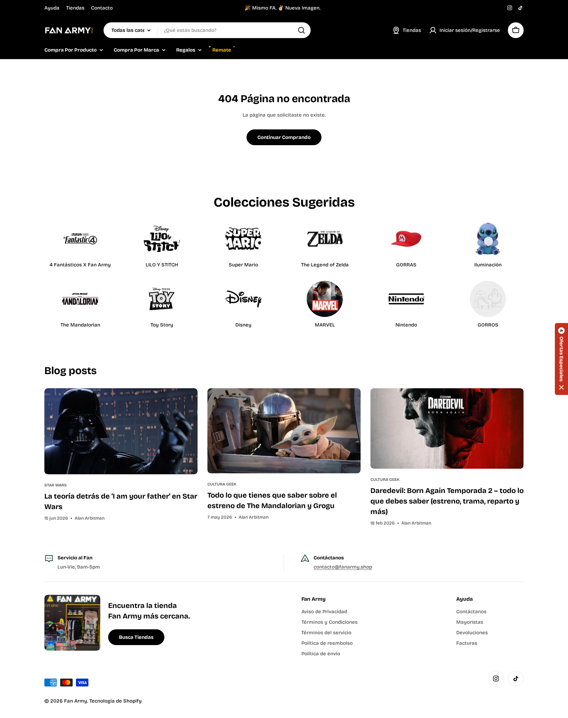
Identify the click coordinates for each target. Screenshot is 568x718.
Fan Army (75, 701)
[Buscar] (301, 30)
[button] (561, 359)
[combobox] (207, 30)
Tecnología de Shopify (115, 701)
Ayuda (51, 8)
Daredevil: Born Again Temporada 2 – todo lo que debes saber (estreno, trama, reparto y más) (447, 501)
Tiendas (75, 8)
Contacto (102, 8)
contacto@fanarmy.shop (343, 567)
